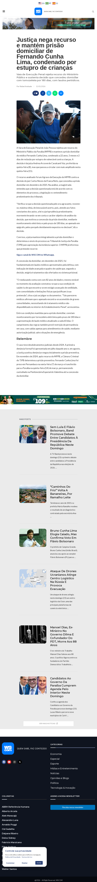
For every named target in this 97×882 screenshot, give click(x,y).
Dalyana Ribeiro (10, 833)
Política (54, 783)
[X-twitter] (20, 762)
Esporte (54, 763)
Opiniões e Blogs (59, 778)
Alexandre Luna (10, 820)
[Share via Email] (61, 93)
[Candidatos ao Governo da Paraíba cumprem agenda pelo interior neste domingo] (32, 685)
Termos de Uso (27, 857)
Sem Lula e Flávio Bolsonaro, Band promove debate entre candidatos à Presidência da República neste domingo (64, 437)
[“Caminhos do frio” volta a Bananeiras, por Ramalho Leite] (32, 494)
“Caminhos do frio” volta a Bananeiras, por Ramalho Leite (61, 492)
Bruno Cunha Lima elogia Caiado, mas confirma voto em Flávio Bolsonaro (63, 536)
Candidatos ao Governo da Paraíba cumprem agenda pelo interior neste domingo (63, 687)
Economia (56, 754)
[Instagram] (15, 762)
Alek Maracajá (9, 816)
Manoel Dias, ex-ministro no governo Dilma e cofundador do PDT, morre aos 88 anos (63, 636)
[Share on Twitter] (48, 93)
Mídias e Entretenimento (64, 768)
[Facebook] (4, 762)
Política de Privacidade (12, 857)
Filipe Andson (9, 847)
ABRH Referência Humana (15, 807)
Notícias (54, 773)
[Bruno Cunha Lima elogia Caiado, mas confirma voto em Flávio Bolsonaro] (32, 538)
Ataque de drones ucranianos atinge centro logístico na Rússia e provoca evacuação (63, 580)
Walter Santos (9, 869)
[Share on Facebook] (42, 93)
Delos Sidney (9, 838)
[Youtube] (9, 762)
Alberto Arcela (9, 811)
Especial (55, 759)
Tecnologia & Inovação (62, 787)
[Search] (93, 11)
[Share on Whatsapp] (54, 93)
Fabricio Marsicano (12, 842)
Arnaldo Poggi (9, 824)
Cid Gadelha (8, 829)
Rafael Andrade (26, 86)
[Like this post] (36, 93)
